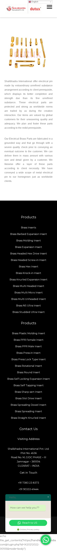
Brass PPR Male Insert (28, 346)
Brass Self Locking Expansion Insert (28, 378)
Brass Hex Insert (28, 266)
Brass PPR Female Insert (28, 339)
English (34, 2)
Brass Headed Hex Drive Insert (28, 253)
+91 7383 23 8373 (28, 482)
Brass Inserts (28, 227)
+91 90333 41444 (28, 489)
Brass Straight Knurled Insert (28, 417)
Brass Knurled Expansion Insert (28, 279)
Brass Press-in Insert (28, 352)
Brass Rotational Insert (28, 365)
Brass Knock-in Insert (28, 273)
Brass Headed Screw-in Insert (28, 260)
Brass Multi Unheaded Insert (28, 299)
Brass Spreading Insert (28, 411)
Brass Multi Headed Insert (28, 286)
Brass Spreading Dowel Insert (28, 404)
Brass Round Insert (28, 372)
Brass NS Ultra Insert (28, 305)
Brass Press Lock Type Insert (28, 359)
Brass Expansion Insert (28, 247)
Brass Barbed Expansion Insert (28, 234)
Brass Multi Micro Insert (28, 292)
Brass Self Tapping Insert (29, 385)
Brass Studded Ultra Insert (28, 312)
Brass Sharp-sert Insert (28, 391)
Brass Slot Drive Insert (28, 398)
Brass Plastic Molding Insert (28, 333)
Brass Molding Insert (28, 240)
